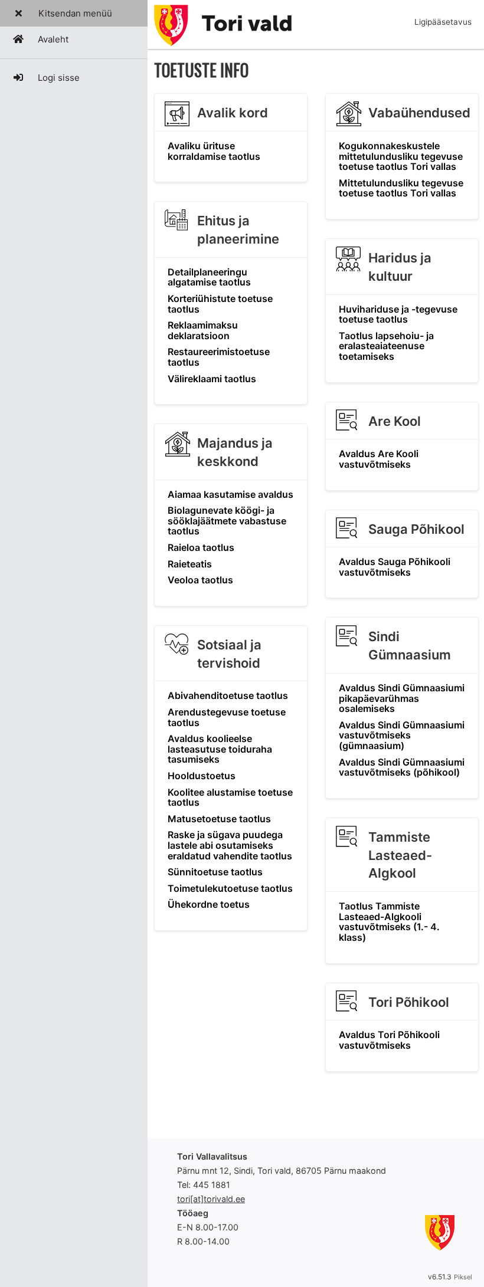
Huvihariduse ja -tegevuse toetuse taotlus (398, 314)
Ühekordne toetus (209, 904)
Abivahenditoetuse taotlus (228, 695)
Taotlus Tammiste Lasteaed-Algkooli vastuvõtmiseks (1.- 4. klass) (389, 921)
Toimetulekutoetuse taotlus (230, 888)
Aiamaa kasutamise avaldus (230, 494)
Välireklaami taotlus (212, 379)
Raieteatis (190, 564)
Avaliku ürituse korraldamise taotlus (214, 151)
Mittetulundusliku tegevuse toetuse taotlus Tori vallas (401, 188)
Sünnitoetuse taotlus (215, 872)
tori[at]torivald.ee (211, 1199)
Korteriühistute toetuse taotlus (220, 304)
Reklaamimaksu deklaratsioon (203, 330)
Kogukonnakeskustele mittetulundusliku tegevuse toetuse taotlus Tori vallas (401, 156)
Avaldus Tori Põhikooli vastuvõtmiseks (389, 1040)
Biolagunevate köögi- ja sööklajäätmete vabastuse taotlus (227, 520)
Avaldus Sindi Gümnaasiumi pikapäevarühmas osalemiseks (402, 698)
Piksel (463, 1277)
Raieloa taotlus (201, 547)
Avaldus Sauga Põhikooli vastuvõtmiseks (394, 567)
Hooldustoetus (202, 776)
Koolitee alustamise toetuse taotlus (230, 797)
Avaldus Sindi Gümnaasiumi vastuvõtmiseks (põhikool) (402, 767)
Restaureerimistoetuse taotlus (219, 357)
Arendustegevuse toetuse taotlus (227, 717)
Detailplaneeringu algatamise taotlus (209, 277)
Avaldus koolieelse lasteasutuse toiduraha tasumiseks (220, 749)
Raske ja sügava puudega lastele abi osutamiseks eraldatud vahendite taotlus (230, 845)
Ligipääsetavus (443, 22)
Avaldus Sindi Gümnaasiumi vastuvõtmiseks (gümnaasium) (402, 735)
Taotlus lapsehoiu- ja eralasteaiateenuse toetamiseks (386, 346)
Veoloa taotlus (200, 580)
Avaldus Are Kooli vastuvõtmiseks (378, 459)
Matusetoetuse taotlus (219, 819)
